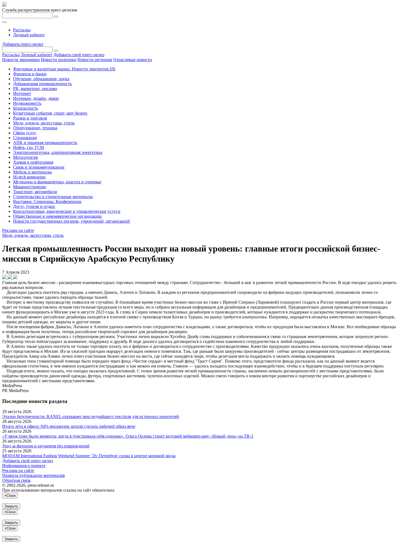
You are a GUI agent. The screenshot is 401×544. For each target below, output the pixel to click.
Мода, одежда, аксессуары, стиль (43, 123)
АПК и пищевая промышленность (45, 142)
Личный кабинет (29, 34)
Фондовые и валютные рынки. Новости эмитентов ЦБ (64, 69)
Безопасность (25, 108)
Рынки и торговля (30, 118)
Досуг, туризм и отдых (34, 206)
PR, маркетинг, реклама (35, 88)
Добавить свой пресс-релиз (78, 54)
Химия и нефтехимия (33, 162)
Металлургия (25, 157)
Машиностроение (29, 186)
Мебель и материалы (32, 172)
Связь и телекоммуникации (38, 167)
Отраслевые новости (132, 59)
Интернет (22, 93)
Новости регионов (94, 59)
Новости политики (58, 59)
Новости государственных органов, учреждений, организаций (71, 221)
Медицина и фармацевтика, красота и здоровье (57, 182)
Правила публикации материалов (33, 475)
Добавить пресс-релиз (22, 44)
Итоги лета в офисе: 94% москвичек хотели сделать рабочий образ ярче (68, 426)
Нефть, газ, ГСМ (28, 147)
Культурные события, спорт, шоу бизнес (50, 113)
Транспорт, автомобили (35, 191)
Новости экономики (21, 59)
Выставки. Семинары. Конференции (47, 201)
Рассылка (22, 30)
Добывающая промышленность (42, 83)
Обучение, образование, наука (41, 78)
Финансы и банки (30, 73)
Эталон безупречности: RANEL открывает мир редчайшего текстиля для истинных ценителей (90, 416)
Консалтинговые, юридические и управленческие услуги (66, 211)
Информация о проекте (24, 465)
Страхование (25, 137)
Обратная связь (16, 480)
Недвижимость (27, 103)
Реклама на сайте (18, 230)
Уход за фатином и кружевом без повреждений (45, 446)
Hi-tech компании (29, 177)
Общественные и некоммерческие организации (57, 216)
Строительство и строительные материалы (53, 196)
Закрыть (11, 506)
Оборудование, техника (35, 127)
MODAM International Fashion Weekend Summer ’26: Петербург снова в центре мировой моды (89, 455)
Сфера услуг (24, 132)
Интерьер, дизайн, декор (36, 98)
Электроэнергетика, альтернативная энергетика (57, 152)
